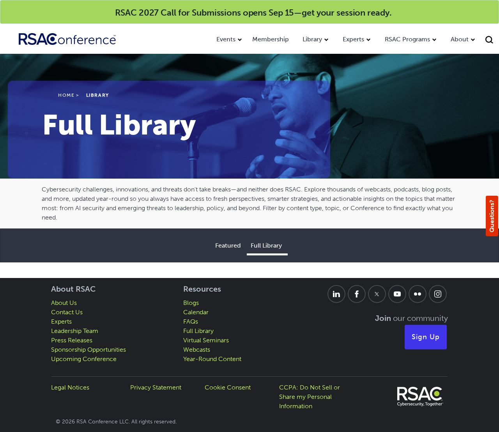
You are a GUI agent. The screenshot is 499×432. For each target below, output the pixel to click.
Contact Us (67, 312)
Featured (228, 245)
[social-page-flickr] (417, 294)
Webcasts (196, 349)
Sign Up (426, 337)
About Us (64, 302)
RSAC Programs (407, 39)
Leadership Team (74, 331)
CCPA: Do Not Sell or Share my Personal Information (309, 397)
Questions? (491, 216)
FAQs (190, 321)
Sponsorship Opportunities (88, 349)
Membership (270, 39)
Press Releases (71, 340)
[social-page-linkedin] (336, 294)
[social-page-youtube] (397, 294)
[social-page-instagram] (438, 294)
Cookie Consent (228, 387)
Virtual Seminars (206, 340)
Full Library (266, 245)
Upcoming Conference (84, 359)
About (460, 39)
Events (225, 39)
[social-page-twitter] (377, 294)
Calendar (196, 312)
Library (312, 39)
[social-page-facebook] (357, 294)
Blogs (191, 302)
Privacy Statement (155, 387)
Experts (353, 39)
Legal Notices (70, 387)
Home (66, 95)
